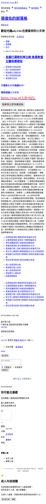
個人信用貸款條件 (13, 70)
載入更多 (5, 356)
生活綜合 (20, 37)
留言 (22, 340)
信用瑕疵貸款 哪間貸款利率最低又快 (21, 237)
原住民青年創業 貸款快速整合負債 (20, 260)
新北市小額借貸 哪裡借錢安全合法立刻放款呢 (25, 251)
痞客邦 (16, 340)
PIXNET (11, 469)
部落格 (8, 44)
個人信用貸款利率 (13, 270)
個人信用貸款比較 (13, 265)
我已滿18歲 (6, 499)
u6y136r (4, 327)
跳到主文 (4, 25)
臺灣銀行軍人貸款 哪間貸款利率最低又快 (23, 249)
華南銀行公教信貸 (13, 73)
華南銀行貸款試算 (13, 67)
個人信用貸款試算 (13, 76)
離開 (13, 499)
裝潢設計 (19, 347)
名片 (7, 47)
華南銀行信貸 (11, 78)
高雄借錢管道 (11, 276)
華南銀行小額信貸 (13, 273)
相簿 (7, 41)
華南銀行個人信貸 (13, 268)
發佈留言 (5, 370)
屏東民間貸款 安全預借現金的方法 (20, 246)
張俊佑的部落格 (14, 18)
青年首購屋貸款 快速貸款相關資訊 (20, 243)
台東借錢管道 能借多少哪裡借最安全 (21, 240)
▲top (3, 351)
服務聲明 (26, 471)
